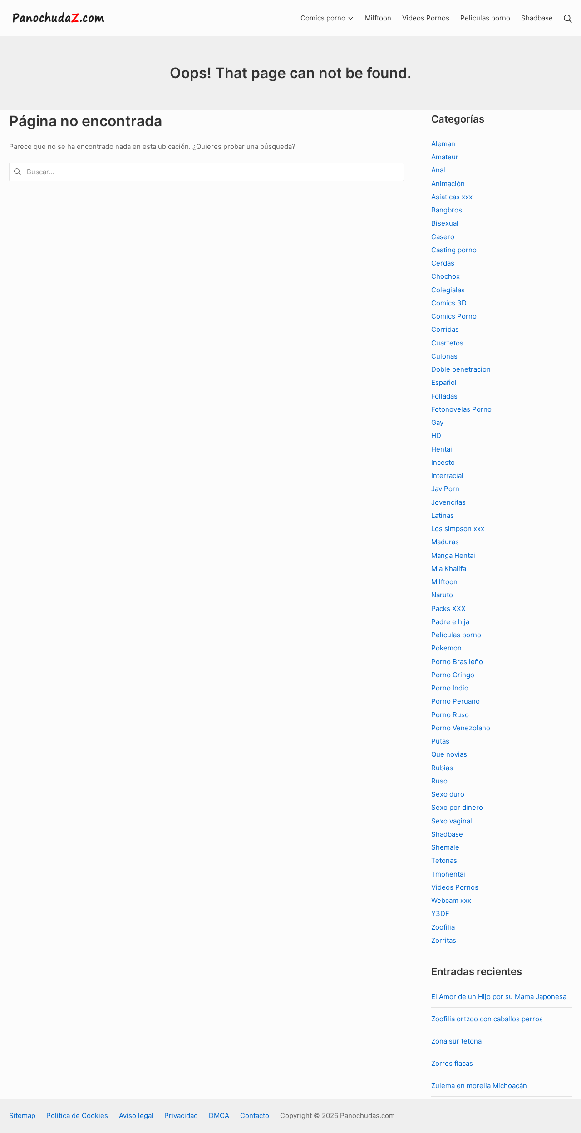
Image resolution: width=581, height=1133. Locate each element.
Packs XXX (448, 608)
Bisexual (444, 223)
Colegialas (448, 290)
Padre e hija (450, 621)
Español (444, 382)
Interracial (447, 475)
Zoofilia (443, 927)
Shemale (445, 847)
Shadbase (447, 834)
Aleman (443, 143)
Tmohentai (448, 874)
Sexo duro (447, 794)
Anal (438, 170)
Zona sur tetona (456, 1041)
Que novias (449, 754)
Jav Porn (445, 488)
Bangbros (446, 210)
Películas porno (456, 635)
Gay (437, 422)
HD (436, 435)
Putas (440, 741)
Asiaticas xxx (452, 196)
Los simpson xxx (457, 528)
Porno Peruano (455, 701)
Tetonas (444, 860)
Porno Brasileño (457, 661)
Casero (442, 236)
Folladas (444, 396)
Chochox (445, 276)
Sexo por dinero (457, 807)
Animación (448, 183)
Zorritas (443, 940)
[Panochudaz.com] (59, 18)
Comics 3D (449, 303)
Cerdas (442, 263)
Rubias (442, 768)
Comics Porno (454, 316)
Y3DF (440, 913)
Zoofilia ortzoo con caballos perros (487, 1019)
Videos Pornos (454, 887)
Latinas (442, 515)
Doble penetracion (461, 369)
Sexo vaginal (451, 821)
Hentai (441, 449)
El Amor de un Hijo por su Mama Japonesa (498, 996)
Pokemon (446, 648)
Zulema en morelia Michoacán (479, 1085)
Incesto (443, 462)
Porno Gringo (452, 674)
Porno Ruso (450, 714)
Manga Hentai (453, 555)
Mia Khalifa (448, 568)
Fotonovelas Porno (461, 409)
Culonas (444, 356)
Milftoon (444, 581)
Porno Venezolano (460, 728)
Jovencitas (448, 502)
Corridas (445, 329)
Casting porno (454, 250)
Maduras (445, 541)
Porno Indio (449, 688)
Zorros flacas (452, 1063)
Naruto (442, 595)
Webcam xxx (451, 900)
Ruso (439, 781)
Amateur (444, 157)
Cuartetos (447, 343)
